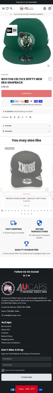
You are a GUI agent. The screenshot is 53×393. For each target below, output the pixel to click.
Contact (4, 333)
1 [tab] (2, 210)
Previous (3, 179)
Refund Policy (7, 336)
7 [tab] (21, 210)
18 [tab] (25, 214)
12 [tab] (38, 210)
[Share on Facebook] (10, 117)
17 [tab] (21, 214)
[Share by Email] (26, 117)
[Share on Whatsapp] (22, 117)
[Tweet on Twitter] (14, 117)
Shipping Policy (7, 339)
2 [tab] (5, 210)
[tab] (26, 125)
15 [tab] (48, 210)
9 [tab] (28, 210)
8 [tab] (25, 210)
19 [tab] (28, 214)
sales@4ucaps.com (11, 315)
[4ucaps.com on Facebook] (24, 276)
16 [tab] (51, 210)
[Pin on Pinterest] (18, 117)
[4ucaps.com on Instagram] (26, 276)
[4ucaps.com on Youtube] (29, 276)
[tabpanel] (26, 177)
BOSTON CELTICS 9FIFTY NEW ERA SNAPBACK (28, 14)
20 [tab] (31, 214)
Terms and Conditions (10, 343)
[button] (26, 389)
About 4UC (5, 329)
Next (49, 179)
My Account (6, 326)
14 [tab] (44, 210)
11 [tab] (34, 210)
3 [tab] (8, 210)
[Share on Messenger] (30, 117)
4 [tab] (12, 210)
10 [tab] (31, 210)
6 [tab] (18, 210)
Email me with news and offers (15, 370)
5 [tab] (15, 210)
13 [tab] (41, 210)
